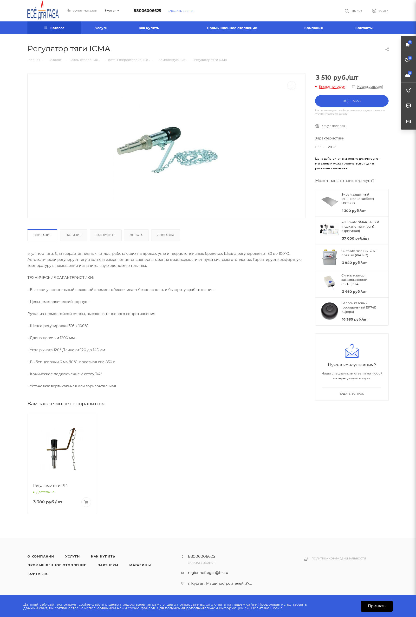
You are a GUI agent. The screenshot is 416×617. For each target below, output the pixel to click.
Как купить (106, 235)
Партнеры (108, 565)
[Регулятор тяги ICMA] (166, 150)
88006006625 (147, 10)
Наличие (73, 235)
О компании (40, 556)
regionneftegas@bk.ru (208, 572)
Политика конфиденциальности (339, 558)
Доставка (165, 235)
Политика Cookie (267, 608)
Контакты (37, 574)
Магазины (140, 565)
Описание (42, 235)
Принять (376, 606)
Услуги (72, 556)
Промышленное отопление (56, 565)
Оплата (136, 235)
